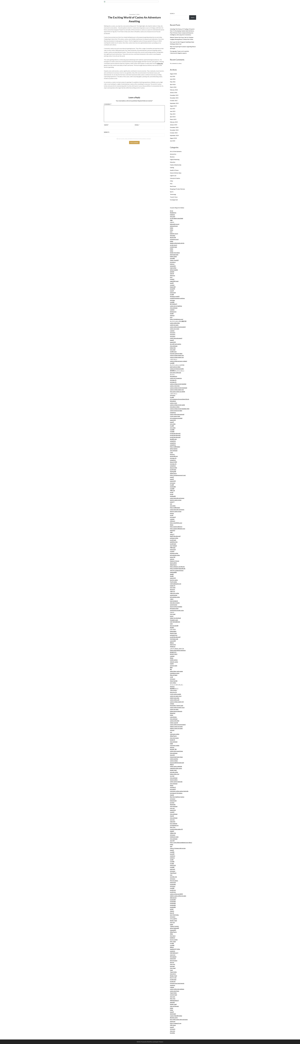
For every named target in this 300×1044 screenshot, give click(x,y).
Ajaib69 (172, 831)
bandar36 (172, 739)
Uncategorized (174, 199)
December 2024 (174, 127)
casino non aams (174, 709)
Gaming (172, 167)
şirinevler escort (174, 239)
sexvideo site (173, 876)
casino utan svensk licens (176, 751)
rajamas (172, 987)
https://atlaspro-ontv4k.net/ (177, 566)
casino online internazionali (177, 414)
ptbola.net (172, 1021)
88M (171, 667)
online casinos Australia (176, 781)
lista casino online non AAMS (177, 391)
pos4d (171, 492)
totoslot (172, 730)
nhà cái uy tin (173, 692)
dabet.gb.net (173, 897)
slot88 (171, 859)
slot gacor (172, 332)
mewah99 (172, 288)
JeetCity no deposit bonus (176, 570)
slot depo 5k (173, 380)
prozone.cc (173, 262)
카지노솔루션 (173, 918)
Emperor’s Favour (174, 561)
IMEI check (173, 1025)
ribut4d (172, 795)
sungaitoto (173, 412)
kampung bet (173, 800)
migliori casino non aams (176, 726)
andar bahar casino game (176, 671)
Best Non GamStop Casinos (177, 797)
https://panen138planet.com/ (177, 528)
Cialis (171, 452)
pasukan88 (173, 486)
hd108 (171, 909)
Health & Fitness (174, 170)
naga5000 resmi (174, 281)
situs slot (172, 922)
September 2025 (174, 103)
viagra (171, 599)
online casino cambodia (176, 766)
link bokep (172, 235)
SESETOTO (173, 644)
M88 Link (172, 490)
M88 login (172, 547)
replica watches (174, 759)
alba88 (172, 574)
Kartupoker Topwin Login (176, 705)
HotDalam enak (174, 639)
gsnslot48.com (174, 456)
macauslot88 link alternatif (177, 762)
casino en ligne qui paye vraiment (178, 361)
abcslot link (173, 237)
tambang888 (173, 572)
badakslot (172, 937)
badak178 (172, 585)
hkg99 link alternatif (175, 536)
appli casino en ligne (175, 367)
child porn (172, 521)
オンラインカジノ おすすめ (177, 365)
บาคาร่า (172, 222)
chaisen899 (173, 930)
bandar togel (173, 770)
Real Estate (173, 186)
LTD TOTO (173, 629)
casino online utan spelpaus (177, 989)
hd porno (172, 454)
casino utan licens (174, 991)
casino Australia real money (177, 498)
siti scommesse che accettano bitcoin (179, 399)
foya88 (172, 294)
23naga (172, 703)
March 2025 (173, 119)
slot (171, 504)
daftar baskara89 (174, 928)
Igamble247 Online (175, 949)
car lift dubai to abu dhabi (176, 218)
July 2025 (172, 108)
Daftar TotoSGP (174, 260)
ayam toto (172, 955)
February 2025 (174, 122)
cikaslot (172, 911)
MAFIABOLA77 (174, 953)
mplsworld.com (174, 226)
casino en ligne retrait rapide (177, 405)
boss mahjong (173, 823)
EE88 (171, 743)
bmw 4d (172, 913)
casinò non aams (174, 325)
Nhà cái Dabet (173, 675)
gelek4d (172, 271)
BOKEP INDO (173, 654)
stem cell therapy (174, 1006)
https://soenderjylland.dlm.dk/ (177, 568)
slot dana (172, 300)
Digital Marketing (174, 159)
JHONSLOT (173, 787)
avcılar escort (173, 245)
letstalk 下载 (173, 749)
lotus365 (172, 755)
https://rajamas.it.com (175, 1023)
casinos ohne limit (174, 720)
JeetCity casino (174, 661)
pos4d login (173, 469)
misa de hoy (173, 974)
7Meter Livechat (174, 926)
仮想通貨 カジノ (174, 688)
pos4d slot (172, 981)
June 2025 (172, 111)
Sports (171, 191)
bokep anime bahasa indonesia (178, 650)
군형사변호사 (173, 690)
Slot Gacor (173, 936)
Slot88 (172, 313)
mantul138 (173, 292)
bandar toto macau (175, 252)
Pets (171, 183)
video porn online (174, 593)
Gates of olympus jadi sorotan (178, 848)
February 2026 (174, 90)
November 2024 (174, 130)
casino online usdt (174, 700)
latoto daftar (173, 562)
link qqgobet (173, 956)
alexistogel (173, 1013)
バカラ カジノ (173, 359)
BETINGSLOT (173, 304)
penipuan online (174, 538)
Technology (173, 194)
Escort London (174, 939)
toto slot (172, 808)
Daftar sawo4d (174, 722)
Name (106, 125)
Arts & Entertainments (176, 151)
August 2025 (173, 106)
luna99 (172, 283)
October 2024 (173, 132)
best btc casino (174, 580)
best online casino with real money (179, 1019)
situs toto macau (174, 738)
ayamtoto (172, 856)
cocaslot (172, 285)
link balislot (173, 401)
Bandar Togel (173, 920)
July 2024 (172, 141)
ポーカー (172, 374)
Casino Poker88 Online (176, 1015)
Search (172, 13)
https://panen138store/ (176, 526)
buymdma (172, 1033)
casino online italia (175, 323)
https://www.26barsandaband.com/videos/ (181, 842)
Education (172, 162)
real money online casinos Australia (179, 791)
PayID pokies (173, 582)
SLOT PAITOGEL (174, 915)
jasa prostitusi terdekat (176, 606)
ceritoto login (173, 665)
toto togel (172, 349)
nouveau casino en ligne (176, 353)
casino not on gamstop (176, 378)
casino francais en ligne (176, 410)
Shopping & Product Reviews (177, 189)
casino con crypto (174, 328)
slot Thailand (173, 545)
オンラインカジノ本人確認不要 (178, 321)
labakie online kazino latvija (177, 243)
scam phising (173, 717)
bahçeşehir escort (174, 224)
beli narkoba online (175, 555)
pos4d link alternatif (175, 433)
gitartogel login (174, 254)
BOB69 (172, 627)
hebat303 (172, 530)
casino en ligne (174, 760)
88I (171, 669)
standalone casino (174, 673)
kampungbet (173, 631)
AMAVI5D (172, 646)
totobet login (173, 247)
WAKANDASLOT (174, 1000)
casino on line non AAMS (176, 894)
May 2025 (172, 114)
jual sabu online (174, 772)
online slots (160, 63)
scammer (172, 309)
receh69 (172, 279)
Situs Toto (172, 827)
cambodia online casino (176, 768)
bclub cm (172, 264)
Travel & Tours (174, 197)
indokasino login (174, 837)
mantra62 (172, 869)
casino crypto (173, 403)
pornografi (173, 517)
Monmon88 (173, 471)
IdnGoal (172, 747)
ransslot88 (173, 641)
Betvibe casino (174, 1017)
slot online (172, 424)
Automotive (173, 154)
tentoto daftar (174, 779)
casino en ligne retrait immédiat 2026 (179, 408)
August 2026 (173, 73)
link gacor (172, 589)
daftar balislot (173, 448)
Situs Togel (173, 941)
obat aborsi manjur (175, 602)
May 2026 (172, 82)
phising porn (173, 311)
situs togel (173, 968)
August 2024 (173, 138)
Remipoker (173, 804)
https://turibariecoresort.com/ (178, 475)
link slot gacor (173, 960)
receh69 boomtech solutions (177, 298)
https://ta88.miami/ (175, 446)
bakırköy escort (174, 233)
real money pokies (174, 734)
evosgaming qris (174, 825)
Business (172, 157)
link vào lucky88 (174, 625)
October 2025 (173, 100)
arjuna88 (172, 258)
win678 (172, 273)
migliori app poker (174, 698)
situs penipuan (173, 308)
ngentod (172, 315)
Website (106, 132)
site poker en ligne (174, 407)
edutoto (172, 559)
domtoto (172, 686)
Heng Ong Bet (173, 681)
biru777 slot (173, 977)
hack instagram (174, 601)
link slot (172, 962)
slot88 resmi (173, 351)
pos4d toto (173, 890)
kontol (171, 616)
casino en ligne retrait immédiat (178, 384)
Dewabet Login (174, 620)
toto (171, 875)
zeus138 (172, 840)
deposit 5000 (173, 462)
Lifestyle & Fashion (175, 178)
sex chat (172, 776)
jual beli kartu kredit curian (177, 610)
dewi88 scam (173, 439)
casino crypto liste (175, 386)
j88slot (172, 642)
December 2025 (174, 95)
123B (171, 677)
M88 (171, 220)
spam (171, 623)
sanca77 (172, 534)
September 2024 (174, 135)
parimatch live (173, 635)
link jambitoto (173, 376)
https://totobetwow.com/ (176, 319)
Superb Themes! (159, 1041)
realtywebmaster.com (175, 583)
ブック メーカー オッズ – (176, 684)
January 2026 (173, 92)
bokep (171, 228)
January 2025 (173, 124)
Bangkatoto (173, 212)
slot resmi (172, 216)
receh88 (172, 302)
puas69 (172, 290)
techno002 (173, 266)
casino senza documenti (176, 338)
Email (137, 125)
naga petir (172, 821)
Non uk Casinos (174, 880)
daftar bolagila (174, 270)
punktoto (172, 857)
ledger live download (175, 618)
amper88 (172, 1002)
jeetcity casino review (175, 500)
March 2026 (173, 87)
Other (171, 181)
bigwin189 (173, 287)
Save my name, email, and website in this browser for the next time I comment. (134, 138)
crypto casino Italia (175, 416)
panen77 (172, 502)
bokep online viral (174, 774)
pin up (171, 210)
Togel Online (173, 972)
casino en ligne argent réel (177, 355)
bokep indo (173, 347)
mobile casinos (174, 660)
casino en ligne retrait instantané (178, 387)
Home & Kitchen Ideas (175, 173)
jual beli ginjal (173, 595)
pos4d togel (173, 979)
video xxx (172, 591)
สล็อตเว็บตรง (173, 473)
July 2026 (172, 76)
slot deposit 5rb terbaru (176, 793)
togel (171, 970)
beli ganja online (174, 608)
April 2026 (173, 84)
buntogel (172, 966)
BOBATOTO (173, 652)
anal (171, 846)
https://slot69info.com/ (176, 523)
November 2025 (174, 98)
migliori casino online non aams (178, 896)
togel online (173, 268)
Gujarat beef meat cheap (176, 757)
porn (171, 231)
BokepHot (172, 713)
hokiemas (172, 214)
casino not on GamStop (176, 306)
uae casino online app (175, 372)
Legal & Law (173, 175)
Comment (108, 104)
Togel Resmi (173, 873)
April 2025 (173, 116)
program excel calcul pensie (177, 983)
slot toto (172, 819)
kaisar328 (172, 557)
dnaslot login (173, 633)
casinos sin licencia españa (177, 368)
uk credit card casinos (175, 344)
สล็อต (171, 934)
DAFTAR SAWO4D (175, 622)
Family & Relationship (175, 165)
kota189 (172, 854)
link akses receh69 (174, 296)
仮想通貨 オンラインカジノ (177, 370)
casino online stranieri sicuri (177, 707)
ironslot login (173, 994)
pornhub (172, 802)
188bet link (173, 833)
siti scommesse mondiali (176, 418)
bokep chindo (173, 256)
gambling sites (174, 542)
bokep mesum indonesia (176, 711)
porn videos (173, 682)
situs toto (172, 964)
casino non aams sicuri (175, 696)
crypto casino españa (175, 694)
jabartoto (172, 275)
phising (172, 513)
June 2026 (172, 79)
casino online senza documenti (178, 327)
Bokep (171, 524)
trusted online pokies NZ (176, 829)
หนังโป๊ (172, 663)
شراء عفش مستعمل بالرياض (177, 648)
